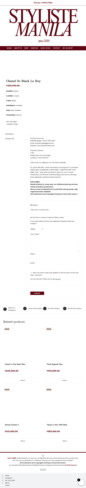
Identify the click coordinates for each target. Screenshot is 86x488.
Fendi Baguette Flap (55, 364)
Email (32, 263)
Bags (16, 124)
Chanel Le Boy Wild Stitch (57, 425)
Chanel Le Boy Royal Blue (15, 364)
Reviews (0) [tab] (9, 139)
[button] (76, 48)
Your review (35, 234)
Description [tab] (9, 134)
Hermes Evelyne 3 (12, 425)
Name (33, 254)
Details (23, 380)
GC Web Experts (70, 465)
